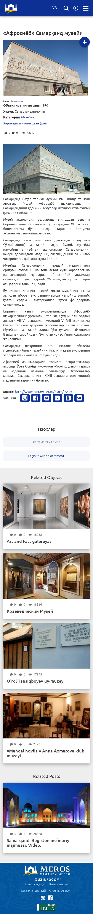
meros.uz (18, 101)
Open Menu (86, 8)
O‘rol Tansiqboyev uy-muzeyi (36, 681)
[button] (76, 8)
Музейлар (28, 117)
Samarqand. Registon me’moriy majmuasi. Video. (38, 842)
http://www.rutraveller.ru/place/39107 (43, 391)
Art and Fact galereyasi (30, 541)
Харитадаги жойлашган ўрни (25, 123)
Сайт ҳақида (34, 884)
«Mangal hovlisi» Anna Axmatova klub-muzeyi (46, 753)
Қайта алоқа (58, 884)
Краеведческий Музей (30, 611)
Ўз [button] (54, 8)
